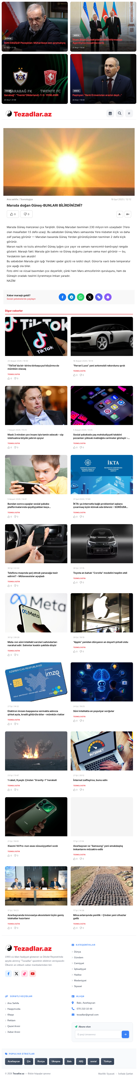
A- (119, 214)
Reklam (11, 1020)
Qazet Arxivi (13, 1026)
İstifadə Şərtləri (125, 1073)
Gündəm (78, 957)
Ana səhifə (12, 199)
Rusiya (41, 1061)
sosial (93, 1061)
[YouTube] (32, 973)
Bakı (69, 1061)
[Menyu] (129, 113)
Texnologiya (26, 199)
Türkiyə (107, 1061)
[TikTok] (24, 973)
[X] (16, 973)
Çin (28, 1061)
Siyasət (78, 986)
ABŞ (81, 1061)
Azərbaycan (14, 1061)
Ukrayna (56, 1061)
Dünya (77, 951)
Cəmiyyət (79, 963)
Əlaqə (10, 1014)
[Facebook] (8, 973)
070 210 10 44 (84, 1008)
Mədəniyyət (80, 980)
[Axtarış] (120, 113)
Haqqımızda (13, 1009)
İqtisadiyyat (80, 969)
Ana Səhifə (13, 1003)
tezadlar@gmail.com (88, 1014)
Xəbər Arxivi (13, 1032)
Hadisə (77, 974)
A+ (128, 214)
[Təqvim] (110, 113)
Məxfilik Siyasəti (106, 1073)
